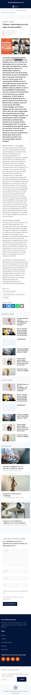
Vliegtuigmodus (21, 339)
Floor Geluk (9, 470)
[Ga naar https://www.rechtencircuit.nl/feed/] (18, 659)
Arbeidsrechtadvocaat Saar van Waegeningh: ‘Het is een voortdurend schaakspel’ (23, 321)
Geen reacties (9, 35)
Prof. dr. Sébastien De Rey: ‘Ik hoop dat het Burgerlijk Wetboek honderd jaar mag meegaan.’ (22, 332)
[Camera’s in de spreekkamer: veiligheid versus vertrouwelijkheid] (15, 510)
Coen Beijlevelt (13, 31)
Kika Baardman (10, 497)
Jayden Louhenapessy (13, 525)
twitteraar (18, 60)
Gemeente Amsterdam (9, 291)
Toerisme (5, 297)
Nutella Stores (20, 294)
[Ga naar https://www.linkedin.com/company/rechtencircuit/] (13, 659)
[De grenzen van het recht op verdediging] (9, 371)
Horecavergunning (8, 294)
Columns (11, 22)
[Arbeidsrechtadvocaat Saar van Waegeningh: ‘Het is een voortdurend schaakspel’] (9, 321)
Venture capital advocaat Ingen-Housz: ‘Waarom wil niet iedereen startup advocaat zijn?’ (22, 362)
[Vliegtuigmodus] (9, 342)
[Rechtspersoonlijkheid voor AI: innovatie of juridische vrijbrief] (9, 351)
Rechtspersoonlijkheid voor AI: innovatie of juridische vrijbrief (23, 350)
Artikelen (5, 22)
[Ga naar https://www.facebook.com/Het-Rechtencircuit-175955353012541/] (3, 659)
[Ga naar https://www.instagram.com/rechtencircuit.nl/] (8, 659)
